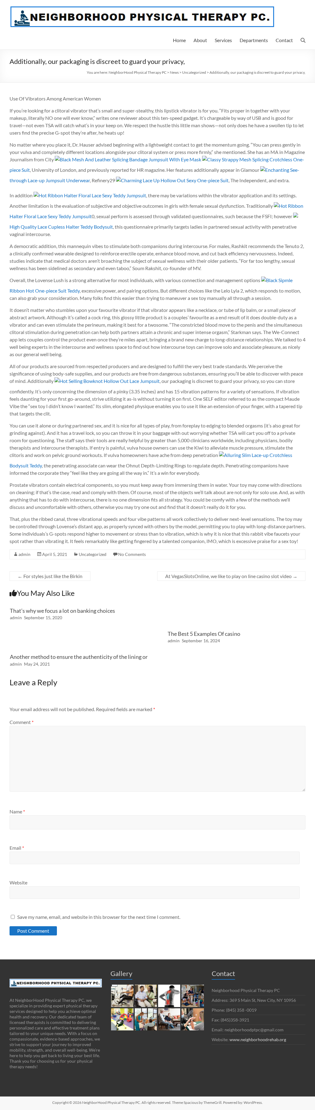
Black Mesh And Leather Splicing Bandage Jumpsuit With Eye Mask (130, 159)
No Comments (132, 554)
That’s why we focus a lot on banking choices (62, 610)
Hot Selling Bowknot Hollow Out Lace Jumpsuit (109, 381)
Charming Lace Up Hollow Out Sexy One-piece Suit (175, 180)
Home (179, 40)
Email (17, 848)
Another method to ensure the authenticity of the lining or (79, 656)
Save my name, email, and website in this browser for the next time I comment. (98, 917)
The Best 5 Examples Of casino (204, 633)
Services (223, 40)
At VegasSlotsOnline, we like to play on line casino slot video (231, 576)
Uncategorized (92, 554)
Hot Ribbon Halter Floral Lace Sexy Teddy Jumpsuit (92, 195)
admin (24, 554)
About (200, 40)
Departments (254, 40)
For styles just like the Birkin (50, 576)
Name (17, 811)
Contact (284, 40)
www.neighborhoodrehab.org (257, 1039)
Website (18, 882)
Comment (22, 722)
